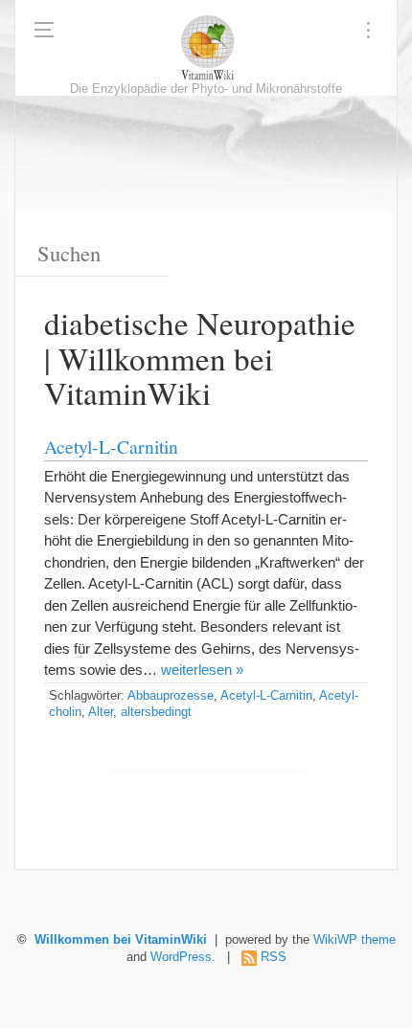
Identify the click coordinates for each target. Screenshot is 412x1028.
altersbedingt (156, 712)
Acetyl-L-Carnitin (111, 446)
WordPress (181, 957)
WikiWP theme (354, 940)
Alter (100, 712)
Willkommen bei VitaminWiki (120, 940)
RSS (273, 957)
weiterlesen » (202, 669)
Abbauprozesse (170, 696)
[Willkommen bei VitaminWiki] (206, 47)
